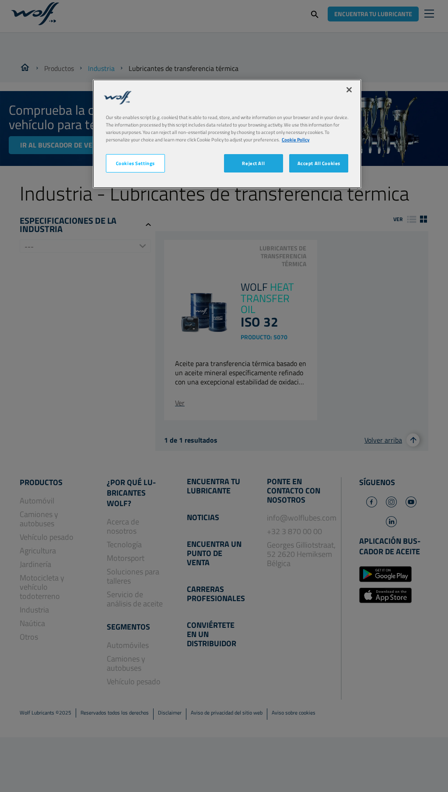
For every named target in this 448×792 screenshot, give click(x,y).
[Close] (349, 89)
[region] (227, 133)
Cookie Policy (296, 139)
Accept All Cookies (319, 163)
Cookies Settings (135, 163)
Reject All (253, 163)
